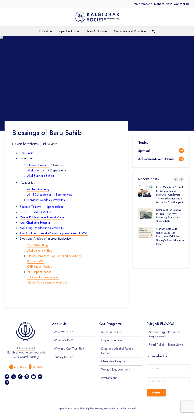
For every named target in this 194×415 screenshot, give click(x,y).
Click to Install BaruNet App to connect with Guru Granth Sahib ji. (26, 352)
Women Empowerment (115, 369)
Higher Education (112, 340)
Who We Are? (63, 332)
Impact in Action (68, 31)
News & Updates (96, 31)
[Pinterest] (20, 376)
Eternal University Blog (41, 256)
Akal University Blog (39, 250)
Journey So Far (63, 357)
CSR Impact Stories (39, 266)
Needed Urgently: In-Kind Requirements (165, 334)
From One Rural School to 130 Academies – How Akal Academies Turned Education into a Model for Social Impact (169, 194)
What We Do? (63, 340)
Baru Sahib (27, 153)
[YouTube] (40, 376)
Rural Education (111, 332)
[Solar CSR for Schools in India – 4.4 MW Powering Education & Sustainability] (145, 213)
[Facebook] (7, 376)
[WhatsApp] (7, 382)
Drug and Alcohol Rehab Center (117, 350)
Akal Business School (41, 176)
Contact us (181, 4)
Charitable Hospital (113, 361)
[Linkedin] (33, 376)
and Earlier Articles (69, 256)
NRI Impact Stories (39, 272)
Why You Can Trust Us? (69, 348)
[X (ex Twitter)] (13, 376)
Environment (109, 378)
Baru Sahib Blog (37, 245)
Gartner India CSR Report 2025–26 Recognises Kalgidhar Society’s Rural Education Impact (170, 236)
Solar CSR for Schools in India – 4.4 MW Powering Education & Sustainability (168, 215)
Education (45, 31)
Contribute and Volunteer (130, 31)
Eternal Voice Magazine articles (47, 282)
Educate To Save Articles (43, 277)
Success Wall (35, 261)
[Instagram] (26, 376)
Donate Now (163, 4)
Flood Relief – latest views (166, 345)
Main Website (143, 4)
